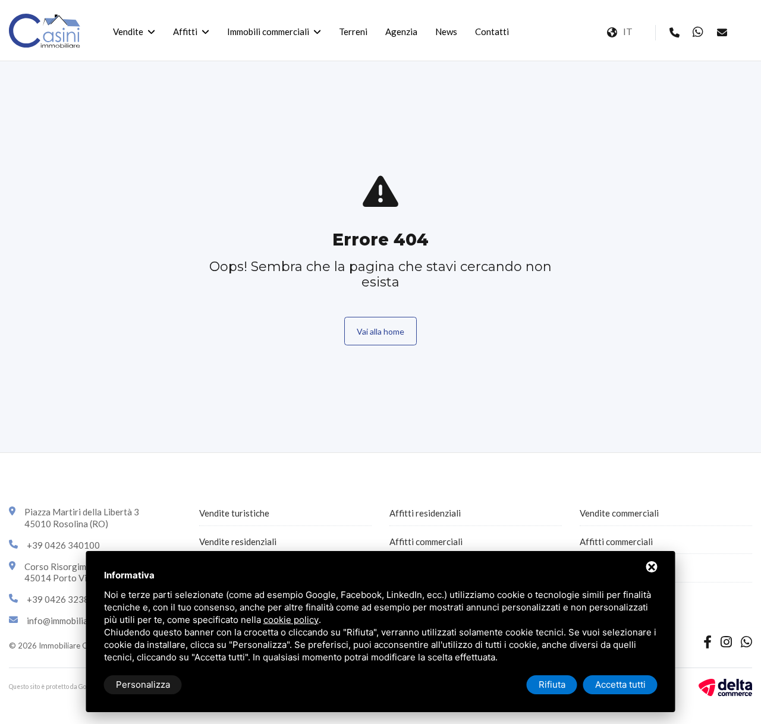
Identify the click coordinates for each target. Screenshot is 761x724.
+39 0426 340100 (63, 545)
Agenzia (401, 31)
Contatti (492, 31)
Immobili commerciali (268, 31)
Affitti (185, 31)
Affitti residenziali (425, 513)
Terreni (353, 31)
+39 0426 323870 (63, 599)
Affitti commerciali (426, 541)
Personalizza (143, 684)
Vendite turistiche (234, 513)
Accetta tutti (620, 684)
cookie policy (291, 619)
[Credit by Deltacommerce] (725, 686)
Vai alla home (380, 331)
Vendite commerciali (619, 513)
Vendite (128, 31)
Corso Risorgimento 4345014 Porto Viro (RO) (70, 572)
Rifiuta (552, 684)
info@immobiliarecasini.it (77, 620)
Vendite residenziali (237, 541)
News (446, 31)
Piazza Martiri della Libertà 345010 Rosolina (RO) (81, 517)
